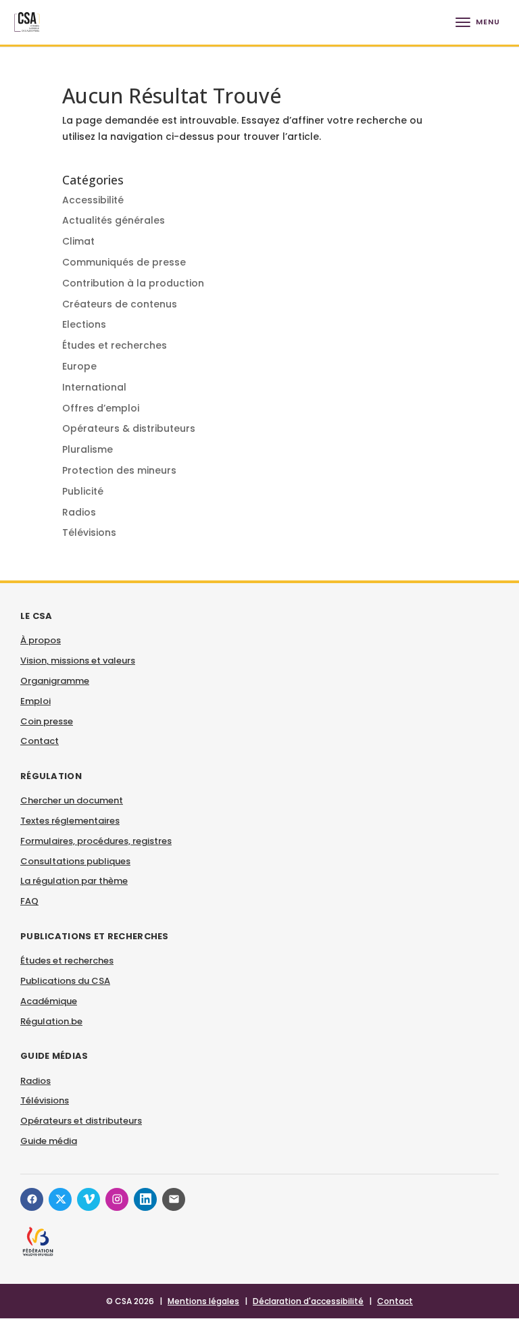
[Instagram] (116, 1199)
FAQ (29, 901)
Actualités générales (113, 220)
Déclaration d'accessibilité (308, 1301)
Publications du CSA (65, 980)
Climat (78, 241)
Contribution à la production (133, 283)
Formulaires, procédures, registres (96, 841)
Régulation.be (51, 1021)
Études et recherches (114, 345)
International (94, 387)
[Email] (173, 1199)
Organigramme (54, 680)
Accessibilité (93, 200)
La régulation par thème (74, 880)
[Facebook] (31, 1199)
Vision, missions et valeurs (77, 660)
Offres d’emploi (100, 408)
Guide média (48, 1141)
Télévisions (89, 532)
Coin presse (46, 721)
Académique (48, 1001)
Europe (79, 366)
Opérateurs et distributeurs (81, 1120)
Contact (39, 741)
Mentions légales (203, 1301)
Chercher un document (71, 800)
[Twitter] (60, 1199)
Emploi (35, 701)
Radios (79, 512)
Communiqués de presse (124, 262)
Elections (84, 324)
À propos (40, 640)
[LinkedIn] (145, 1199)
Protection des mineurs (119, 470)
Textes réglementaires (70, 820)
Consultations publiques (75, 861)
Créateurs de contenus (119, 304)
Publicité (82, 491)
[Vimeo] (88, 1199)
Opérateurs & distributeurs (128, 428)
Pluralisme (87, 449)
